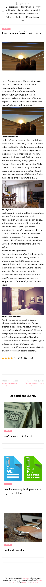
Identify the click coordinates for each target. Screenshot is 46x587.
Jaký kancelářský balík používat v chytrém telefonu (22, 491)
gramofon (34, 582)
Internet (6, 29)
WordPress (26, 582)
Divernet (23, 3)
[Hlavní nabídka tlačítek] (3, 12)
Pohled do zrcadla (14, 550)
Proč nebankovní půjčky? (18, 436)
